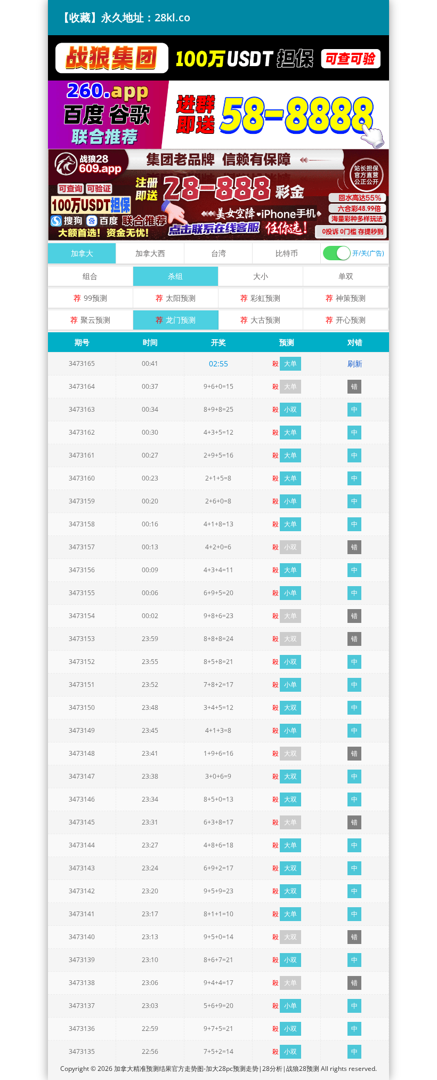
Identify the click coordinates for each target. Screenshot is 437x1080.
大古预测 (265, 320)
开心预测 (351, 320)
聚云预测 (95, 320)
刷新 (354, 363)
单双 (345, 276)
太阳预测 (181, 298)
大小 (260, 276)
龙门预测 (181, 320)
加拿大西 (150, 253)
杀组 (175, 276)
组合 (90, 276)
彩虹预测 (265, 298)
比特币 (287, 253)
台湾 (218, 253)
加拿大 (82, 253)
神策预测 (351, 298)
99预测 (95, 298)
